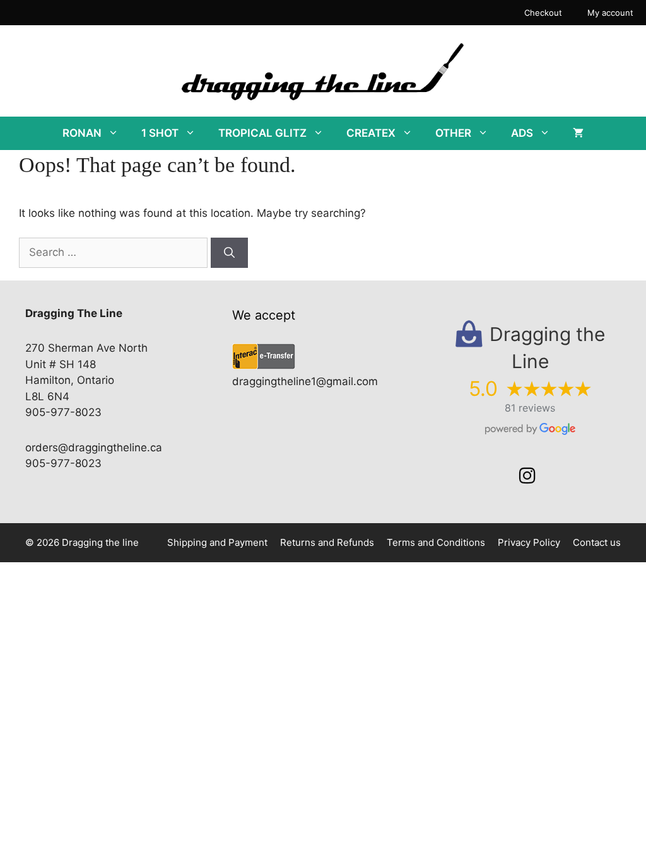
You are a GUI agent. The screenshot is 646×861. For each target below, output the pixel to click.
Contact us (597, 542)
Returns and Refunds (327, 542)
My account (610, 13)
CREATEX (371, 133)
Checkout (543, 13)
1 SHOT (160, 133)
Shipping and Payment (217, 542)
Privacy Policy (529, 542)
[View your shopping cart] (578, 133)
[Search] (229, 253)
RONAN (82, 133)
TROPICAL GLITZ (262, 133)
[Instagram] (527, 476)
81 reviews (530, 408)
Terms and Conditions (436, 542)
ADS (522, 133)
